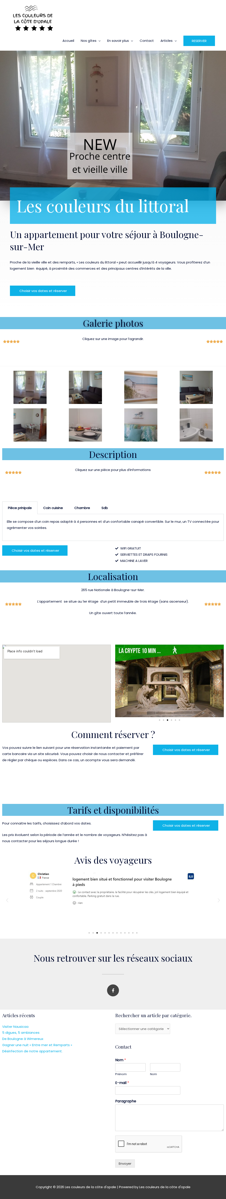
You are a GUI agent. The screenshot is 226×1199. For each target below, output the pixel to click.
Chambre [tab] (82, 507)
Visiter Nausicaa (15, 1026)
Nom (120, 1060)
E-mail (122, 1083)
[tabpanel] (113, 527)
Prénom (121, 1074)
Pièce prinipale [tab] (20, 507)
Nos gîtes (88, 40)
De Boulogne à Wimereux (22, 1038)
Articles (166, 40)
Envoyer (125, 1163)
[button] (199, 41)
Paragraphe (125, 1101)
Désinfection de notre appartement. (32, 1051)
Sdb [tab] (105, 507)
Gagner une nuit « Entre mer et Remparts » (37, 1045)
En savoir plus (118, 40)
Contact (147, 40)
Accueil (68, 40)
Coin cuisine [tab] (53, 507)
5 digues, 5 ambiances (21, 1032)
